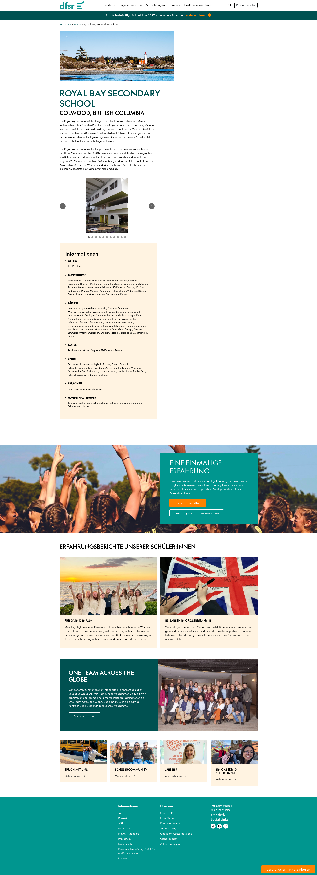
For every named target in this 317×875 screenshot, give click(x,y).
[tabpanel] (107, 206)
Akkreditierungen (170, 844)
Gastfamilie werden (196, 5)
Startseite (65, 24)
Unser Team (167, 818)
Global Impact (168, 838)
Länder (108, 5)
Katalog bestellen (246, 5)
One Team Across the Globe (176, 833)
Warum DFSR (168, 828)
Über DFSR (166, 813)
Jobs (120, 813)
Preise (174, 5)
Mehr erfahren (85, 716)
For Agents (124, 828)
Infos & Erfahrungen (152, 5)
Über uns (166, 806)
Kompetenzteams (170, 823)
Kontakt (122, 818)
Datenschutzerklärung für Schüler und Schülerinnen (137, 851)
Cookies (122, 858)
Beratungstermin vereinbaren (197, 513)
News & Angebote (128, 833)
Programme (126, 5)
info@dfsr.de (218, 814)
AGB (120, 823)
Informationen (129, 806)
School (78, 24)
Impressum (124, 838)
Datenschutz (125, 844)
